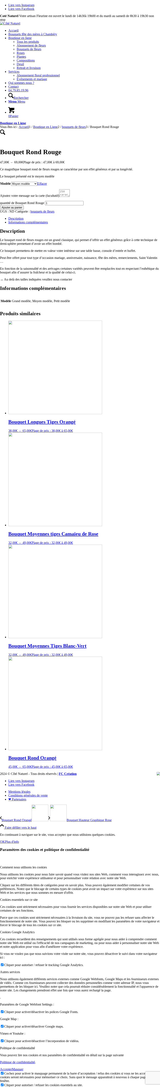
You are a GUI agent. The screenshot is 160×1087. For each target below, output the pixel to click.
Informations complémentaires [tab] (28, 222)
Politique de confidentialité (17, 1062)
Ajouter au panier (12, 207)
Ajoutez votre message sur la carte (29, 195)
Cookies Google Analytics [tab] (17, 932)
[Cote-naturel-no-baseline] (10, 23)
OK (2, 841)
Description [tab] (16, 218)
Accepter (6, 1069)
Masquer (17, 1069)
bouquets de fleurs (42, 211)
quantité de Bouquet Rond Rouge (22, 203)
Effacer (42, 183)
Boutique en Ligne (13, 123)
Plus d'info (12, 841)
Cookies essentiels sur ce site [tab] (19, 899)
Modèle (5, 183)
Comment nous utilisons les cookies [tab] (23, 867)
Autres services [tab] (10, 972)
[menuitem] (84, 30)
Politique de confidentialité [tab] (17, 1048)
